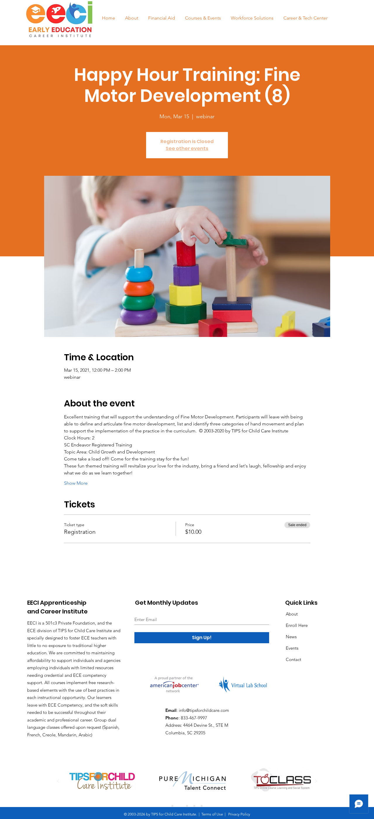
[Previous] (58, 781)
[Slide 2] (180, 806)
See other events (187, 148)
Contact (293, 659)
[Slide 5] (201, 806)
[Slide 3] (187, 806)
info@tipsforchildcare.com (204, 710)
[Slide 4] (194, 806)
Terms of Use (212, 814)
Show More (76, 483)
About (292, 614)
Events (292, 648)
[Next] (316, 781)
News (291, 636)
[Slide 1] (172, 806)
